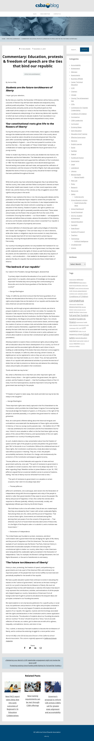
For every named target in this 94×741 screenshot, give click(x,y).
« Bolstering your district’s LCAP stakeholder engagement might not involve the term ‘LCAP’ (32, 661)
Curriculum (75, 124)
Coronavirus (75, 117)
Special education (77, 222)
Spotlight (74, 225)
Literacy (73, 171)
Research (74, 187)
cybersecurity (79, 197)
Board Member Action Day (80, 285)
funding (72, 319)
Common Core (73, 294)
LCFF (84, 328)
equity (73, 148)
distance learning (75, 307)
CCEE (73, 88)
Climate (73, 95)
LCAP (80, 328)
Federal (73, 154)
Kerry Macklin (26, 49)
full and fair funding (78, 315)
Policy (73, 184)
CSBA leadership (77, 120)
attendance (74, 282)
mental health (76, 175)
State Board (75, 228)
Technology (75, 239)
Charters (74, 92)
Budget (72, 288)
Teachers (74, 235)
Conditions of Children (79, 114)
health (85, 322)
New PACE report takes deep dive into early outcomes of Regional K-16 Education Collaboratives (12, 706)
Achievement (75, 69)
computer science (82, 294)
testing (77, 346)
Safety (73, 194)
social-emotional (77, 212)
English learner (76, 144)
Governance (75, 161)
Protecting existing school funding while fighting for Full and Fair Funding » (36, 666)
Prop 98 (84, 331)
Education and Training (79, 134)
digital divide (80, 304)
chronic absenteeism (80, 291)
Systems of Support (78, 232)
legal (73, 164)
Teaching (82, 343)
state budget (80, 341)
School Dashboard (77, 209)
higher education (73, 325)
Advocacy (74, 72)
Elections (74, 141)
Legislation (73, 331)
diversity (83, 307)
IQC (77, 328)
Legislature (75, 168)
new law (74, 181)
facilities (74, 151)
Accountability (76, 65)
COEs (73, 104)
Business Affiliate (77, 79)
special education (81, 338)
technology (72, 346)
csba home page (45, 14)
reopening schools (76, 334)
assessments (75, 75)
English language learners (80, 309)
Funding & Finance (77, 158)
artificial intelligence (81, 241)
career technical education (82, 288)
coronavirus (76, 300)
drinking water (76, 127)
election (71, 310)
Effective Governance (32, 74)
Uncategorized (76, 245)
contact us (57, 14)
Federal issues (83, 312)
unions (73, 248)
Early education (76, 131)
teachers (77, 343)
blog (34, 14)
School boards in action (79, 200)
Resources (74, 191)
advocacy (80, 279)
